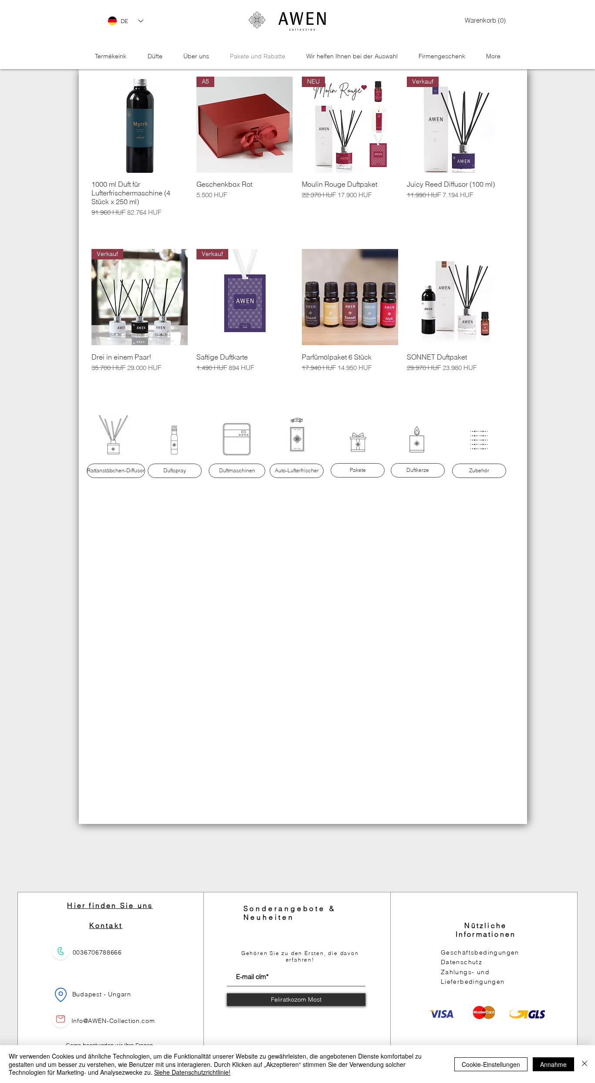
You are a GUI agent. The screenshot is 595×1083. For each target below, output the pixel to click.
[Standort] (61, 994)
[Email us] (60, 1019)
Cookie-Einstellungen (491, 1064)
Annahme (553, 1064)
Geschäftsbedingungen (480, 952)
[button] (481, 20)
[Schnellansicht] (139, 125)
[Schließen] (584, 1064)
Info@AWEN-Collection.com (113, 1021)
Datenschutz (461, 962)
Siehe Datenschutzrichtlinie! (192, 1072)
